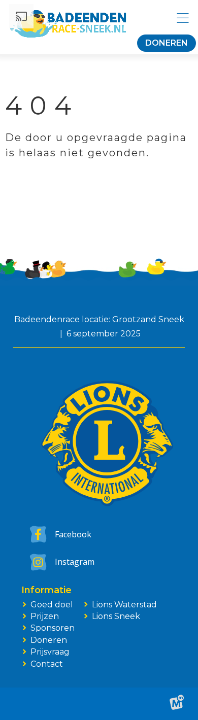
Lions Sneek (116, 616)
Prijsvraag (50, 652)
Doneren (166, 43)
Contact (46, 664)
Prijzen (44, 616)
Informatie (46, 590)
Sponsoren (52, 628)
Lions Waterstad (124, 604)
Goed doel (51, 604)
